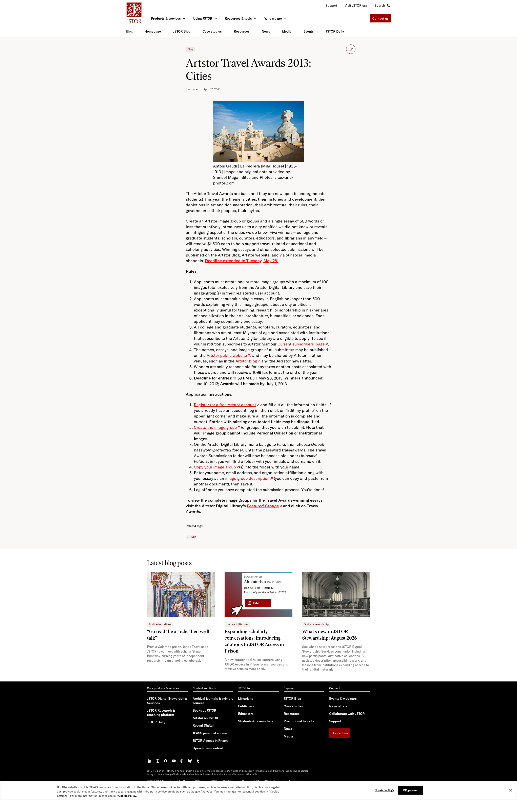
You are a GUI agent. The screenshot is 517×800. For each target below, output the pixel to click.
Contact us (380, 18)
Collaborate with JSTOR (347, 714)
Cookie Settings (384, 790)
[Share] (350, 49)
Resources (242, 31)
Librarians (245, 698)
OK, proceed (410, 790)
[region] (258, 790)
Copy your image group (215, 466)
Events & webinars (343, 698)
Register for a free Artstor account (225, 404)
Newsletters (338, 706)
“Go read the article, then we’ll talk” (178, 634)
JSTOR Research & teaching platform (161, 712)
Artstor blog (246, 360)
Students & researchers (255, 721)
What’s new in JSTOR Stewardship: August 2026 (329, 634)
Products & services (166, 18)
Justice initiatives (160, 624)
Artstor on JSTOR (205, 718)
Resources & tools (238, 18)
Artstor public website (227, 355)
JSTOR (191, 537)
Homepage (153, 31)
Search (380, 5)
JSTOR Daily (335, 31)
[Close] (510, 790)
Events (309, 31)
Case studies (212, 31)
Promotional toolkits (299, 721)
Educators (245, 714)
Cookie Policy (127, 796)
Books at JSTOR (204, 710)
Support (335, 721)
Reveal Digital (203, 725)
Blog (190, 49)
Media (286, 31)
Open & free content (208, 748)
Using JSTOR (202, 18)
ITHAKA (169, 770)
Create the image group (215, 427)
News (266, 31)
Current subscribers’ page (301, 343)
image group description (247, 478)
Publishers (246, 706)
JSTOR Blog (181, 31)
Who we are (273, 18)
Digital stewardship (316, 624)
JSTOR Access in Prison (210, 741)
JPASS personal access (210, 733)
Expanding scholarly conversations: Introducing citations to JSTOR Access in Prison (254, 641)
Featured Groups (263, 505)
